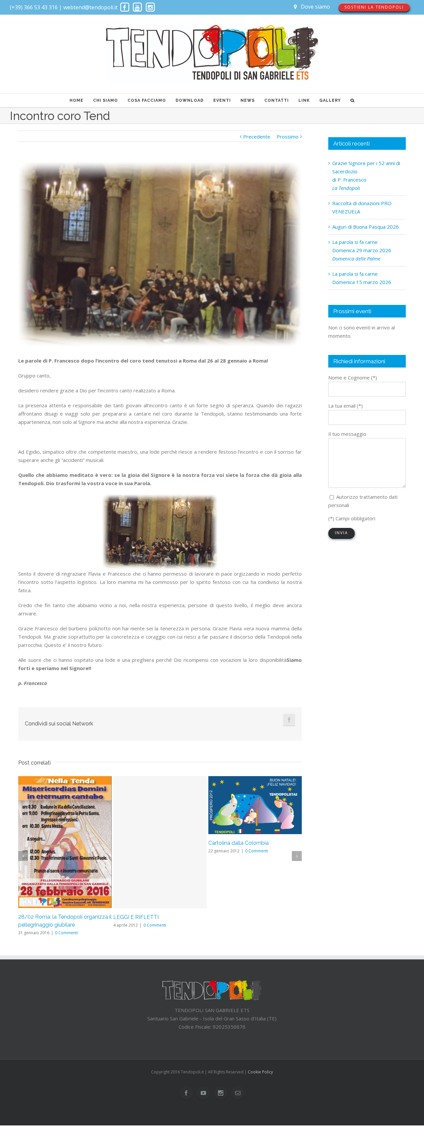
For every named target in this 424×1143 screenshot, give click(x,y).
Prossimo (287, 136)
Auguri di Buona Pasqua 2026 (365, 226)
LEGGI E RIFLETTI (136, 917)
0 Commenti (66, 933)
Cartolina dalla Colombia (238, 843)
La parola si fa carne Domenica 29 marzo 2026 (361, 250)
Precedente (256, 136)
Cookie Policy (260, 1072)
